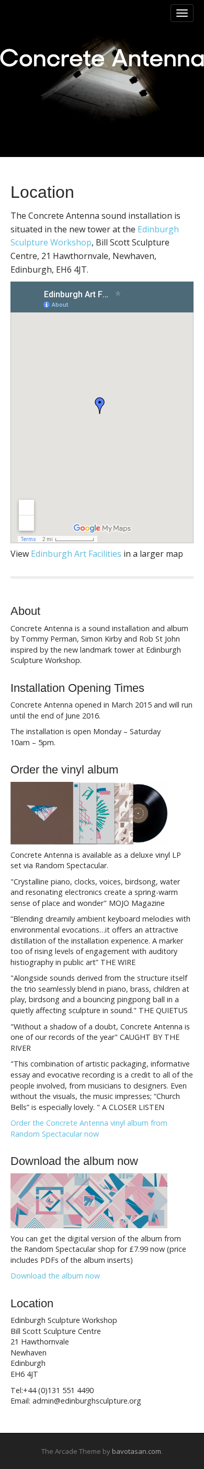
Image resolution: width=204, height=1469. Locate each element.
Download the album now (55, 1276)
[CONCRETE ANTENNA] (102, 58)
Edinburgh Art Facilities (76, 553)
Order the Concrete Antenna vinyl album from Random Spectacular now (88, 1128)
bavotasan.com (136, 1451)
